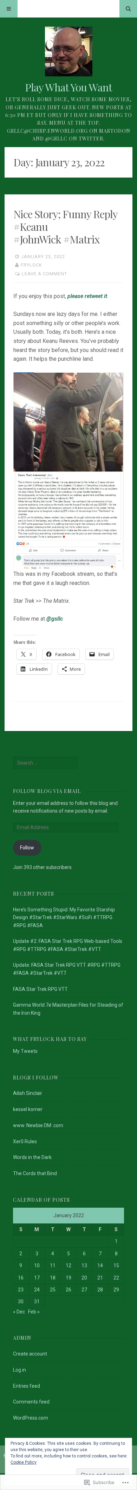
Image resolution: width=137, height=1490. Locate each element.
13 (84, 1265)
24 (37, 1289)
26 (68, 1289)
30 (21, 1301)
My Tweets (25, 1051)
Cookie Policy (24, 1462)
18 (53, 1278)
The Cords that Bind (35, 1173)
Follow (27, 847)
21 (100, 1278)
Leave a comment (44, 273)
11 (53, 1265)
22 (116, 1278)
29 (116, 1289)
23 (21, 1289)
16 (21, 1278)
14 (100, 1265)
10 (37, 1265)
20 (84, 1278)
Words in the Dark (32, 1157)
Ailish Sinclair (27, 1093)
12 (68, 1265)
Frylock (31, 265)
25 (53, 1289)
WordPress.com (30, 1418)
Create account (30, 1354)
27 (84, 1289)
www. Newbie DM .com (38, 1125)
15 (116, 1265)
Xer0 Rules (25, 1141)
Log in (19, 1370)
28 (100, 1289)
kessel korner (28, 1109)
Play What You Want (68, 87)
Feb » (34, 1312)
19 (68, 1278)
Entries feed (26, 1386)
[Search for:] (45, 763)
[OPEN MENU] (9, 9)
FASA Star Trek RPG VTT (40, 989)
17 (37, 1278)
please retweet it (87, 296)
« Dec (19, 1312)
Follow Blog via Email (47, 791)
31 (37, 1301)
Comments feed (31, 1402)
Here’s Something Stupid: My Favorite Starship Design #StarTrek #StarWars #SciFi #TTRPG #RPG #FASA (64, 917)
